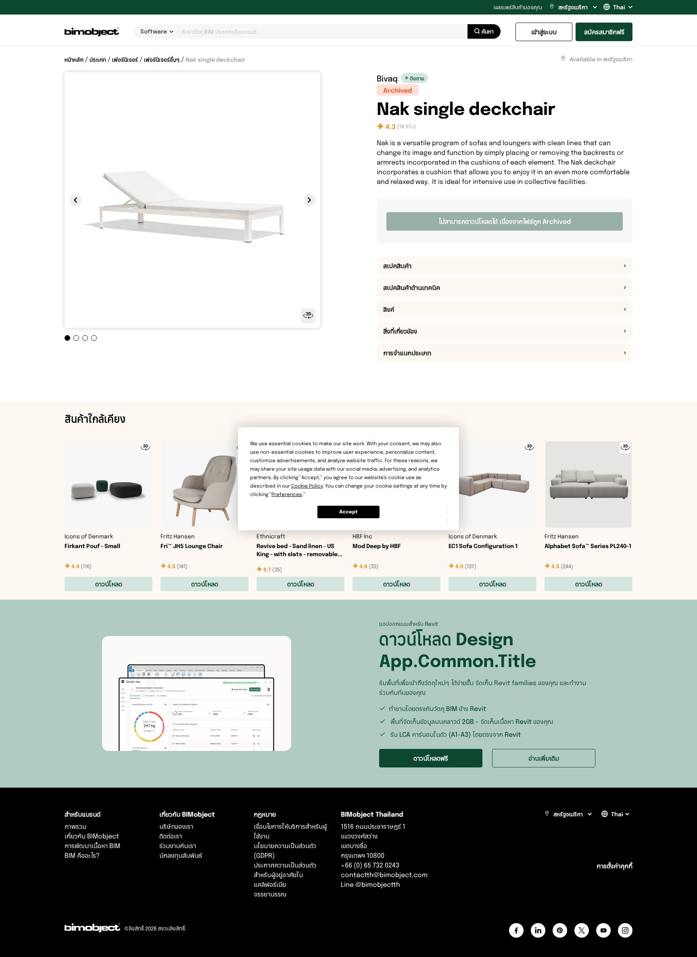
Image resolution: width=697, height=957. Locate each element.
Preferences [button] (286, 494)
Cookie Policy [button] (307, 485)
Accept (348, 511)
